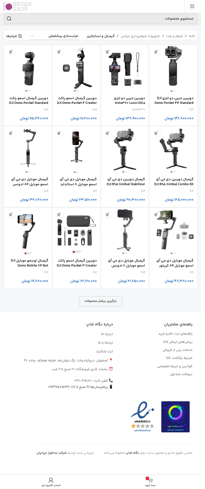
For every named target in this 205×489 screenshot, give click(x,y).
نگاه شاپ (132, 452)
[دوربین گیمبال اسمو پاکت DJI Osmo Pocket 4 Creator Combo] (76, 69)
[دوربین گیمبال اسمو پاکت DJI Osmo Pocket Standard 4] (28, 69)
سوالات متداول (181, 374)
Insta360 (138, 109)
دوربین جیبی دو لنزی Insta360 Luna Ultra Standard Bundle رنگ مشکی (129, 106)
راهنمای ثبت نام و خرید (175, 334)
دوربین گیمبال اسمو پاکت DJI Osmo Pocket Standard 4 (28, 103)
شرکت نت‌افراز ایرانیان (51, 452)
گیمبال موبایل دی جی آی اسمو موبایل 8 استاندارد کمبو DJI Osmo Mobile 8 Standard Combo (78, 187)
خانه (192, 36)
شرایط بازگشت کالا (179, 358)
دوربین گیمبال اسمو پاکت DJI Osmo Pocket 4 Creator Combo (77, 103)
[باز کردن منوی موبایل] (192, 6)
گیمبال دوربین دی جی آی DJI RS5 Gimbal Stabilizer (126, 182)
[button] (156, 52)
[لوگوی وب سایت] (17, 6)
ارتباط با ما (105, 343)
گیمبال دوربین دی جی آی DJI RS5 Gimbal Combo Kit (174, 182)
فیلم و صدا (174, 36)
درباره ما (107, 334)
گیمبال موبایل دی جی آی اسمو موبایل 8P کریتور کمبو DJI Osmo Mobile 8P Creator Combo (175, 268)
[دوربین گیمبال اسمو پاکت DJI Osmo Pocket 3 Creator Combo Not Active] (76, 231)
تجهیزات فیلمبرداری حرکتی (140, 36)
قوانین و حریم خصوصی (174, 366)
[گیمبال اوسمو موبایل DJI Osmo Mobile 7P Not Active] (28, 231)
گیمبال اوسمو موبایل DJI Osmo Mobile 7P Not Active (29, 265)
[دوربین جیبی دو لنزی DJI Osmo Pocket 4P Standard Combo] (173, 69)
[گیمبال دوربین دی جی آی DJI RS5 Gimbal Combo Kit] (173, 150)
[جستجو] (9, 19)
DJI (192, 109)
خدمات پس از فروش (177, 350)
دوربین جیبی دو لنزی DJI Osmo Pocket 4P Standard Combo (174, 103)
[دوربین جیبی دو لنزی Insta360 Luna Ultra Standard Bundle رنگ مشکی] (125, 69)
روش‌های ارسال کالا (177, 342)
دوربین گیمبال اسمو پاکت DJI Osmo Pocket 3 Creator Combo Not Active (77, 265)
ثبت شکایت (104, 351)
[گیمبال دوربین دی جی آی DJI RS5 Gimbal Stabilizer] (125, 150)
